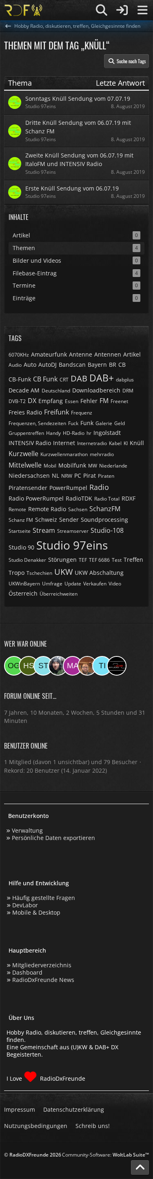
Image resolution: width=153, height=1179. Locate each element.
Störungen (62, 559)
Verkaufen (94, 583)
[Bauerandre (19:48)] (58, 666)
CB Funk (45, 379)
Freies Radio (25, 412)
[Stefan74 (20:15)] (43, 666)
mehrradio (102, 454)
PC (77, 475)
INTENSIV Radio (30, 443)
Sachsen (77, 509)
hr (88, 433)
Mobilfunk (72, 465)
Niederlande (113, 465)
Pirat (89, 475)
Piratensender (28, 488)
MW (92, 465)
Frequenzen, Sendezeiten (37, 423)
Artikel (132, 354)
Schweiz (46, 519)
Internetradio (92, 443)
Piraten (106, 475)
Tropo (16, 572)
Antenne (80, 354)
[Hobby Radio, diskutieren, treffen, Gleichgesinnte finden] (23, 10)
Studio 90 (21, 547)
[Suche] (101, 10)
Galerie (103, 423)
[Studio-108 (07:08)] (116, 666)
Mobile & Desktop (36, 912)
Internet (64, 443)
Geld (119, 423)
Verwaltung (27, 830)
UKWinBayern (24, 583)
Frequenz (81, 412)
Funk (86, 423)
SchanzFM (104, 508)
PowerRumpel (68, 488)
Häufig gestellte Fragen (43, 898)
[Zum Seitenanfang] (140, 1167)
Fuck (73, 423)
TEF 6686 (99, 559)
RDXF (128, 498)
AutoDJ (47, 364)
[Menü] (142, 10)
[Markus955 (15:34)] (72, 666)
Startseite (20, 530)
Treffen (133, 559)
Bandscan (72, 364)
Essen (71, 401)
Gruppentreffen (26, 433)
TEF (83, 559)
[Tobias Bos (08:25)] (87, 666)
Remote (17, 509)
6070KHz (19, 354)
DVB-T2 (17, 401)
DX (32, 400)
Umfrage (52, 583)
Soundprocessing (104, 519)
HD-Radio (73, 433)
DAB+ (101, 377)
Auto (30, 364)
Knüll (137, 443)
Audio (15, 364)
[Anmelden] (122, 10)
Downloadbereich (96, 390)
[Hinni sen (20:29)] (28, 666)
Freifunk (56, 412)
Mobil (50, 465)
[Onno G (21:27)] (14, 666)
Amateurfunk (49, 354)
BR (112, 364)
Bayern (97, 364)
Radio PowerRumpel (36, 498)
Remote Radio (47, 509)
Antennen (107, 354)
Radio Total (107, 498)
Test (117, 559)
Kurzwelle (23, 453)
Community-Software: (105, 1154)
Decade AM (24, 390)
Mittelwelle (25, 465)
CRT (64, 379)
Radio (99, 487)
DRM (127, 390)
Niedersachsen (29, 475)
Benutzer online (26, 746)
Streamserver (73, 530)
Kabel (115, 443)
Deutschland (56, 390)
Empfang (50, 401)
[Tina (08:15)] (102, 666)
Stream (44, 530)
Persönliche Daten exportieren (53, 838)
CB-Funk (20, 379)
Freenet (119, 401)
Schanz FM (21, 519)
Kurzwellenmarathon (64, 454)
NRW (66, 475)
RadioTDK (79, 498)
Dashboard (27, 972)
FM (104, 400)
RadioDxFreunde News (43, 980)
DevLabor (25, 905)
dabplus (125, 379)
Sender (69, 519)
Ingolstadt (107, 433)
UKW (63, 571)
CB (122, 364)
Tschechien (39, 573)
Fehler (89, 401)
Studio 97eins (72, 545)
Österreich (23, 593)
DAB (79, 378)
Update (72, 583)
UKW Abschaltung (99, 572)
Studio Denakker (27, 559)
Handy (53, 433)
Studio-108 (107, 530)
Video (115, 583)
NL (55, 475)
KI (126, 443)
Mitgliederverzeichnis (41, 965)
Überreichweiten (59, 593)
